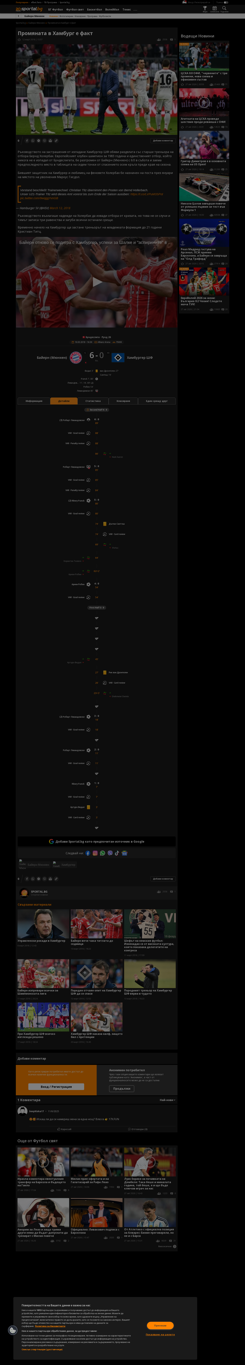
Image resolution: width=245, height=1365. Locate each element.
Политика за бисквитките (50, 1326)
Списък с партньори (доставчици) (42, 1349)
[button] (13, 1330)
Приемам (160, 1325)
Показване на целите (160, 1334)
